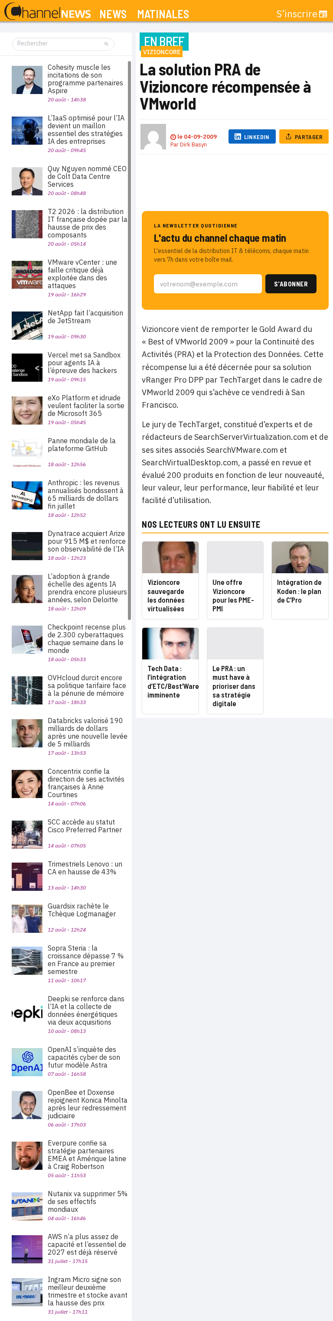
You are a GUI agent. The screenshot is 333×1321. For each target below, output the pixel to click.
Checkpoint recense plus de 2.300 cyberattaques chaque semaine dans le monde (87, 639)
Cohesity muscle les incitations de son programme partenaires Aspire (85, 79)
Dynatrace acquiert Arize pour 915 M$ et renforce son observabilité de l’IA (87, 541)
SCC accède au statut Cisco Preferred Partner (85, 826)
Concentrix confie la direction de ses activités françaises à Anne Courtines (86, 783)
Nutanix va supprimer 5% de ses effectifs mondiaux (87, 1201)
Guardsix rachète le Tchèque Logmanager (82, 910)
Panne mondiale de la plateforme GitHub (82, 444)
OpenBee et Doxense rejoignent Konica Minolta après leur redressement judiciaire (87, 1104)
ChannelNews (47, 12)
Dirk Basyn (193, 144)
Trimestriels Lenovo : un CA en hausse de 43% (85, 868)
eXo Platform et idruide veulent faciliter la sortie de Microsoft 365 (86, 405)
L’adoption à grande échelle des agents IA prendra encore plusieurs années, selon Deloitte (87, 588)
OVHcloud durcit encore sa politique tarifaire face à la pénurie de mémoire (87, 685)
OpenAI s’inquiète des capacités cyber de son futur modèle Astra (84, 1057)
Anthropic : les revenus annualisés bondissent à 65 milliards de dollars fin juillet (86, 494)
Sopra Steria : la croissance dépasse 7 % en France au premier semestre (86, 960)
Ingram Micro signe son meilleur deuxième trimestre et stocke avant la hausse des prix (87, 1291)
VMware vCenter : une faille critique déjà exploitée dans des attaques (82, 274)
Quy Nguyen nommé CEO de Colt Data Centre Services (87, 176)
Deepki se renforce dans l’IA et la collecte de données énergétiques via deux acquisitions (86, 1010)
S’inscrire (297, 14)
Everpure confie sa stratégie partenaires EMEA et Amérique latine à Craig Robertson (87, 1155)
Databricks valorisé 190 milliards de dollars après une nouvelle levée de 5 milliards (87, 732)
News (113, 14)
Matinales (163, 14)
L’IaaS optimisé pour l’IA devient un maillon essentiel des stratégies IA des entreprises (86, 130)
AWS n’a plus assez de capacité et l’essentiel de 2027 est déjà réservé (87, 1244)
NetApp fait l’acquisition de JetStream (85, 316)
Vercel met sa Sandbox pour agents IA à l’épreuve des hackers (84, 363)
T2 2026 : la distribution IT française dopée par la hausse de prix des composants (87, 223)
